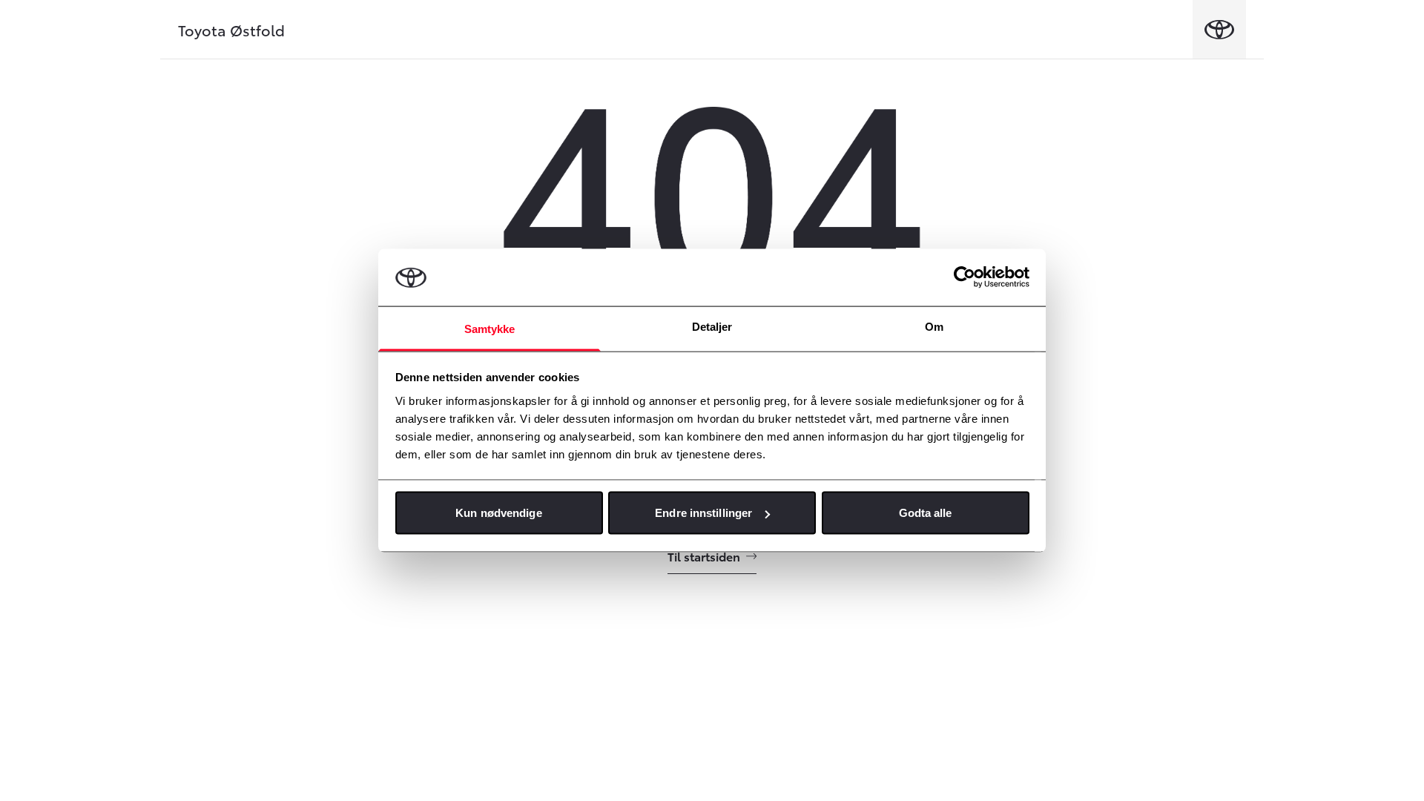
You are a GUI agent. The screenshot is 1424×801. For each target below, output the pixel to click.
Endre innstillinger (703, 513)
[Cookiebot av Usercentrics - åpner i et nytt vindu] (964, 277)
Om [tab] (934, 326)
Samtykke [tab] (489, 328)
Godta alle (925, 513)
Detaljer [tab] (712, 326)
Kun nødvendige (498, 513)
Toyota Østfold (231, 29)
